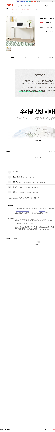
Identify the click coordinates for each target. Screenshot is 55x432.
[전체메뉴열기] (7, 9)
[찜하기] (40, 429)
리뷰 (26, 57)
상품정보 (12, 57)
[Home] (6, 12)
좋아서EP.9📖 (50, 9)
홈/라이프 (9, 12)
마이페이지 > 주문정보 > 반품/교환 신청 (22, 211)
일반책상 (24, 12)
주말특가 (27, 9)
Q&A (39, 57)
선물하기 (45, 429)
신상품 (36, 9)
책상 (20, 12)
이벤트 (39, 9)
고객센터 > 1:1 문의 (42, 211)
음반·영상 (17, 9)
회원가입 (53, 1)
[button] (43, 20)
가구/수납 (15, 12)
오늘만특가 (23, 9)
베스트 (32, 9)
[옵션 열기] (40, 426)
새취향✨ (12, 9)
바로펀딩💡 (44, 9)
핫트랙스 (20, 5)
